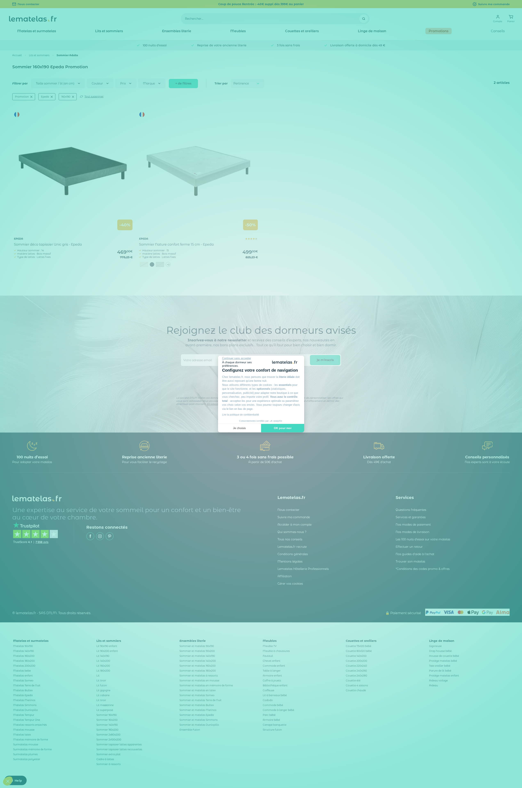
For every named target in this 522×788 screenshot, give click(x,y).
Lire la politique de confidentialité (240, 414)
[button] (8, 781)
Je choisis (239, 428)
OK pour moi (282, 428)
